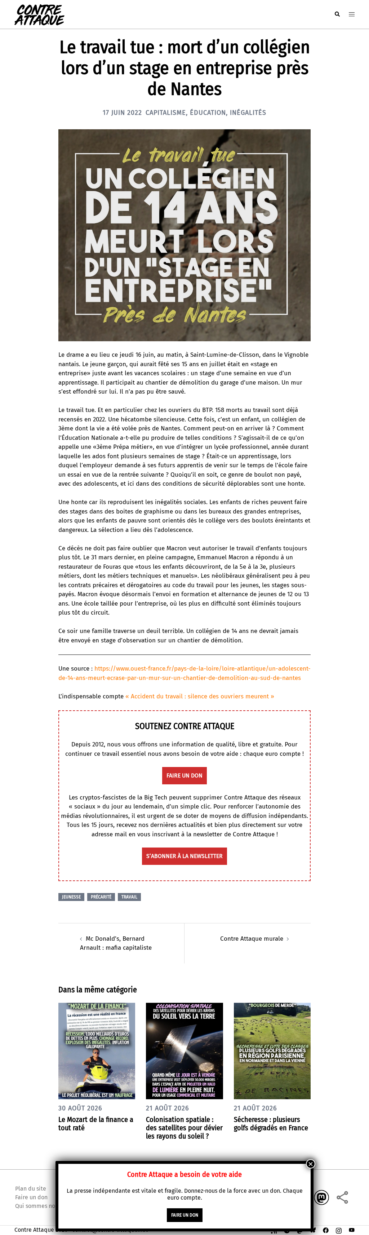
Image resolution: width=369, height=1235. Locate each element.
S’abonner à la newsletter (184, 856)
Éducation (208, 113)
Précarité (101, 897)
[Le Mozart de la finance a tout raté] (96, 1050)
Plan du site (30, 1188)
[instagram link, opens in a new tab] (339, 1229)
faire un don (184, 775)
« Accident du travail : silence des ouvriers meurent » (199, 696)
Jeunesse (71, 897)
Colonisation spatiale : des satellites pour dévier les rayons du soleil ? (184, 1127)
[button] (337, 14)
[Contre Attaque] (39, 14)
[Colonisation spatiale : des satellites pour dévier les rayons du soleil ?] (184, 1050)
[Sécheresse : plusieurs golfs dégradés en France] (272, 1050)
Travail (129, 897)
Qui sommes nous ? (40, 1205)
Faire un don (31, 1197)
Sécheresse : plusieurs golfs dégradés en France (271, 1123)
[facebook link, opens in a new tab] (326, 1229)
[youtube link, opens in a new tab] (352, 1229)
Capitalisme (166, 113)
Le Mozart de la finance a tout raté (95, 1123)
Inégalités (248, 113)
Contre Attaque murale (251, 938)
